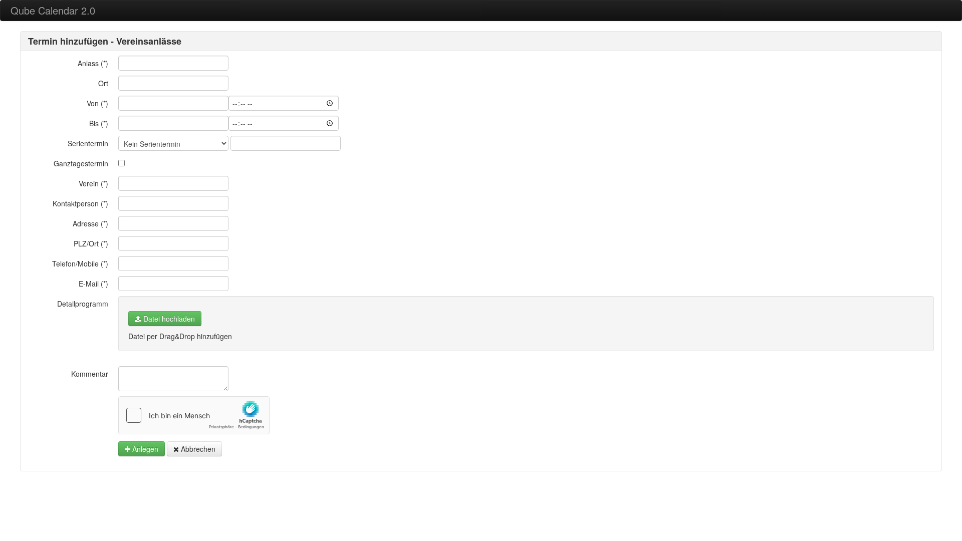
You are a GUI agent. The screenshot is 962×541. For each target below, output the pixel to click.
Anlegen (144, 449)
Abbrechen (197, 449)
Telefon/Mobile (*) (80, 263)
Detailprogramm (82, 304)
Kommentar (89, 374)
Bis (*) (98, 123)
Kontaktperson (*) (80, 203)
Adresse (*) (90, 223)
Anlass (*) (93, 63)
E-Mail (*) (93, 284)
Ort (103, 83)
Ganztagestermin (81, 163)
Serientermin (88, 143)
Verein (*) (93, 183)
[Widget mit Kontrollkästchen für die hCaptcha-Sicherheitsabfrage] (194, 415)
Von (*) (97, 103)
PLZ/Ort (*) (91, 243)
